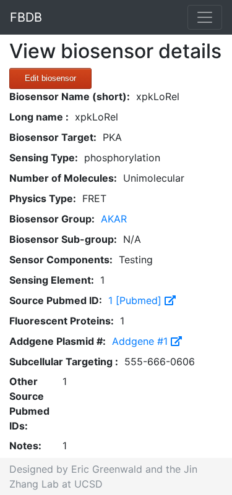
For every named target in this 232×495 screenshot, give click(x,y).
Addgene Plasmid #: (57, 341)
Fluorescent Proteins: (61, 321)
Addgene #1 (141, 341)
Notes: (25, 445)
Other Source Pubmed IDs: (29, 403)
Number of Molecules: (63, 178)
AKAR (114, 219)
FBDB (26, 17)
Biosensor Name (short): (69, 96)
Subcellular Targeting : (63, 361)
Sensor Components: (61, 259)
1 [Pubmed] (136, 300)
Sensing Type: (43, 157)
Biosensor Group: (52, 219)
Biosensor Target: (53, 137)
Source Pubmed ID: (55, 300)
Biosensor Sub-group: (63, 239)
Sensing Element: (51, 280)
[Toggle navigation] (204, 17)
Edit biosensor (50, 78)
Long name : (39, 117)
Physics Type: (42, 198)
